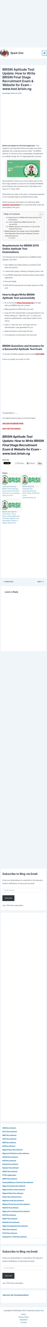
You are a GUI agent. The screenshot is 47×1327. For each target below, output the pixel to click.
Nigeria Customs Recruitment (13, 1186)
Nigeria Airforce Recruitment (13, 1190)
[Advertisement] (23, 24)
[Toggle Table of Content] (39, 214)
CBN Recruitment (9, 1128)
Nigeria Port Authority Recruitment (16, 1211)
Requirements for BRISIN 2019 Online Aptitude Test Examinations (25, 219)
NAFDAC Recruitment (10, 1222)
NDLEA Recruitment (10, 1157)
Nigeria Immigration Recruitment (15, 1226)
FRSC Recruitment (9, 1230)
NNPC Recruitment (9, 1179)
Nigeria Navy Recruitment (12, 1150)
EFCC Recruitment (9, 1132)
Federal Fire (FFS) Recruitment (14, 1237)
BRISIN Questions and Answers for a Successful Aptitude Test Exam (24, 228)
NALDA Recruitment (10, 1164)
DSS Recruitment (9, 1215)
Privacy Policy (23, 1317)
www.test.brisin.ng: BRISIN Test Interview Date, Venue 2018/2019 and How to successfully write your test (11, 491)
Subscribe (8, 898)
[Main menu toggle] (44, 53)
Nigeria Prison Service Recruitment (16, 1204)
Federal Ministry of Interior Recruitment (17, 1182)
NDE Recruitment (9, 1143)
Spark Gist (16, 53)
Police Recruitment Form (12, 1197)
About (23, 1314)
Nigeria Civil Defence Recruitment (15, 1153)
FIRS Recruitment (9, 1161)
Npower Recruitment (10, 1168)
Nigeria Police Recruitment (12, 1193)
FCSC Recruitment (9, 1233)
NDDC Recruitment (9, 1219)
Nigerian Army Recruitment (13, 1201)
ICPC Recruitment (9, 1139)
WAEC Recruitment (9, 1172)
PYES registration (9, 1175)
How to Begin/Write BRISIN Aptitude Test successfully (22, 223)
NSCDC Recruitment (10, 1208)
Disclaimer (23, 1320)
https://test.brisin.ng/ (25, 303)
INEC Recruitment (9, 1135)
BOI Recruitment (8, 1146)
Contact (24, 1322)
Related (13, 238)
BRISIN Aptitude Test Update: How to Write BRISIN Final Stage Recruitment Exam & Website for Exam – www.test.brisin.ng (22, 233)
